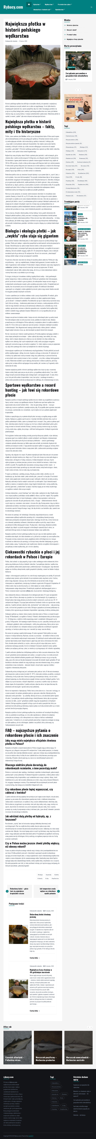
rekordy (40, 878)
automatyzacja (72, 136)
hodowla (83, 155)
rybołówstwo (84, 173)
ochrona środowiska (84, 162)
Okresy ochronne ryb (84, 214)
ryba (81, 169)
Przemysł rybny (71, 35)
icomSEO (30, 1136)
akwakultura (71, 132)
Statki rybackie (82, 247)
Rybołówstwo (59, 9)
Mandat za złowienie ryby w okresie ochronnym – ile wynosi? (82, 1093)
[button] (76, 89)
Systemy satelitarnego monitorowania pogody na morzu (81, 1108)
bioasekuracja (71, 147)
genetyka (49, 875)
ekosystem (82, 151)
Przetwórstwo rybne (64, 4)
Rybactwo (36, 4)
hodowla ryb (71, 158)
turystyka (71, 184)
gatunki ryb (71, 155)
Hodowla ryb (71, 67)
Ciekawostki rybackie (11, 41)
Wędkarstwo (48, 4)
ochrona (70, 162)
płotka (57, 875)
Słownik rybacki (82, 264)
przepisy (85, 166)
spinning (70, 181)
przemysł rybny (72, 166)
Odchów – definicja (79, 1115)
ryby (47, 878)
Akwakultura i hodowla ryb (41, 9)
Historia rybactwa (72, 25)
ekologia (70, 151)
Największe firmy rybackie (75, 39)
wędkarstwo (56, 878)
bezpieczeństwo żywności (74, 143)
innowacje (84, 158)
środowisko (82, 196)
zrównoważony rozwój (73, 192)
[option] (78, 66)
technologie (82, 181)
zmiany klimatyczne (73, 188)
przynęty (70, 169)
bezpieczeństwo (72, 140)
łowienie (70, 196)
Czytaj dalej (34, 958)
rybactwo (71, 173)
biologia (41, 875)
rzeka (79, 177)
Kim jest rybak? (72, 30)
